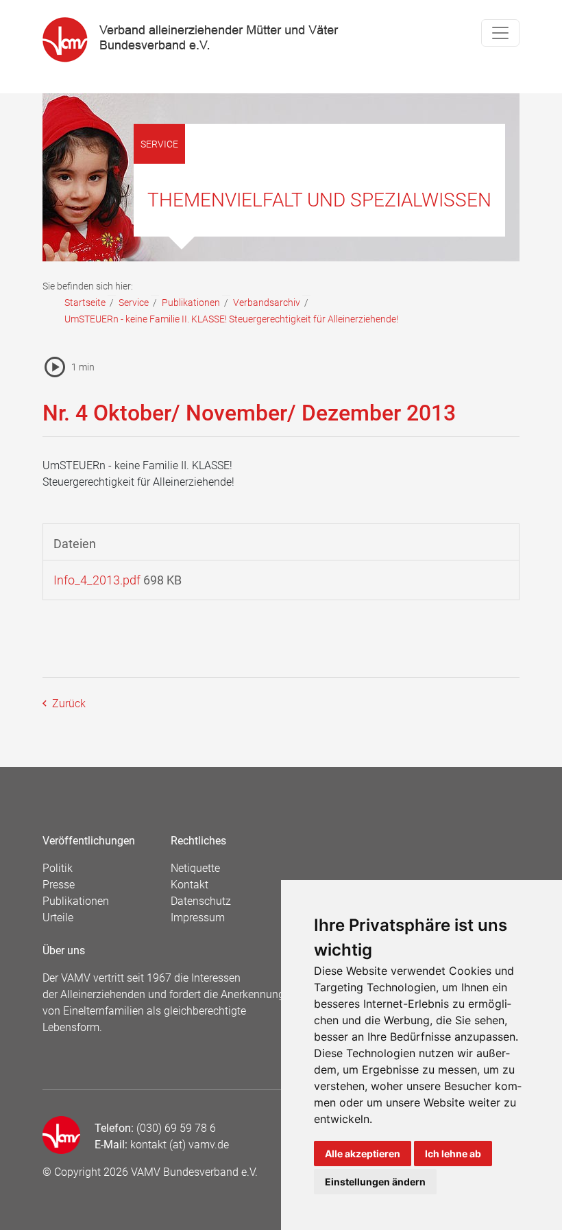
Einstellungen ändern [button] (375, 1181)
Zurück (67, 703)
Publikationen (191, 302)
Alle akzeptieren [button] (362, 1153)
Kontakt (189, 884)
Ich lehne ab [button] (453, 1153)
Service (134, 302)
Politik (57, 868)
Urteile (57, 917)
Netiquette (195, 868)
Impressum (198, 917)
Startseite (85, 302)
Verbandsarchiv (266, 302)
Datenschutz (201, 901)
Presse (58, 884)
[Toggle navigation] (500, 33)
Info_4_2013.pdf (96, 580)
